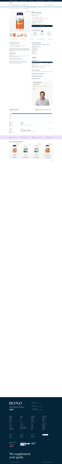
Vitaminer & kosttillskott (14, 5)
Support (52, 5)
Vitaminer (10, 416)
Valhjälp (46, 5)
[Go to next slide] (52, 160)
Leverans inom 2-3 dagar (23, 0)
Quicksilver (43, 428)
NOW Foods (35, 47)
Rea (27, 5)
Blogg (10, 436)
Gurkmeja (43, 418)
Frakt (31, 435)
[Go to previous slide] (50, 160)
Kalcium (21, 418)
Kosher (32, 428)
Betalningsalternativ (33, 436)
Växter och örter (17, 8)
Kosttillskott (13, 8)
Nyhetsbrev (21, 437)
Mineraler (21, 416)
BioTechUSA (43, 427)
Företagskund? (10, 437)
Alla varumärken (44, 429)
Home (9, 8)
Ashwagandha (43, 417)
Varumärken (24, 5)
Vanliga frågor (21, 436)
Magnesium (21, 417)
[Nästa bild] (29, 22)
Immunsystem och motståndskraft (24, 427)
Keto (31, 429)
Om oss (10, 435)
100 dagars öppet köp (50, 0)
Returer (32, 437)
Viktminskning (10, 427)
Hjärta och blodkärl (11, 428)
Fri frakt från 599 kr (32, 0)
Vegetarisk (32, 427)
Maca (21, 8)
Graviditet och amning (22, 428)
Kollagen (32, 418)
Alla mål (21, 429)
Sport (20, 5)
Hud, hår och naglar (11, 429)
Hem (9, 5)
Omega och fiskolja (33, 417)
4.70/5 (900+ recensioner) (14, 0)
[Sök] (37, 3)
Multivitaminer (10, 417)
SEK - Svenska (45, 434)
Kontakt (49, 5)
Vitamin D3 (10, 418)
